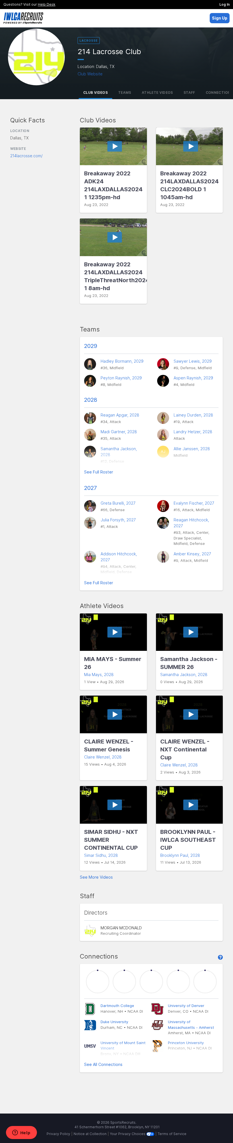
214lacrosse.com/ (26, 155)
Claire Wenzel (103, 757)
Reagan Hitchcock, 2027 (191, 522)
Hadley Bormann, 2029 (122, 361)
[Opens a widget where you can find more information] (21, 1133)
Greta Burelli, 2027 (118, 503)
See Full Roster (98, 471)
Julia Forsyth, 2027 (118, 519)
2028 (90, 399)
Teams (124, 92)
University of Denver (186, 1005)
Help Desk (46, 4)
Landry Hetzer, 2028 (193, 431)
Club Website (90, 73)
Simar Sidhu (101, 855)
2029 (90, 346)
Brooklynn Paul (180, 855)
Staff (189, 92)
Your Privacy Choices (128, 1134)
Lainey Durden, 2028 (193, 415)
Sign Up (219, 18)
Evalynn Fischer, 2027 (194, 503)
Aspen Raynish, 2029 (193, 377)
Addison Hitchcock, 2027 (119, 556)
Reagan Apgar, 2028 (120, 415)
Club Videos (95, 92)
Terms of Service (172, 1134)
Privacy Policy (58, 1134)
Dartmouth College (117, 1005)
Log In (224, 4)
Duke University (114, 1021)
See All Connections (103, 1064)
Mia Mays (99, 674)
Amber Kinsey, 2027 (192, 553)
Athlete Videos (157, 92)
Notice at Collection (90, 1134)
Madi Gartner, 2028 (119, 431)
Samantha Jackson (183, 674)
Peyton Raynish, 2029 (121, 377)
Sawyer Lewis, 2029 (193, 361)
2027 (90, 488)
